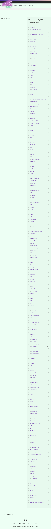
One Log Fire (34, 339)
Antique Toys (32, 41)
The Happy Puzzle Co (34, 456)
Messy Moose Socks (34, 296)
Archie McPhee (33, 46)
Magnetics (32, 279)
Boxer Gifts (33, 288)
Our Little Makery (33, 329)
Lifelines (32, 272)
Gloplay (31, 214)
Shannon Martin (33, 420)
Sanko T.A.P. (32, 399)
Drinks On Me (32, 128)
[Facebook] (24, 520)
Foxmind (33, 183)
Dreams (31, 125)
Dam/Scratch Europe (34, 123)
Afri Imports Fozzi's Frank (35, 29)
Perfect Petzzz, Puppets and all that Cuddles (39, 344)
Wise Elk (33, 58)
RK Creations (34, 224)
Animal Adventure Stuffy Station (36, 34)
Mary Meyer (32, 281)
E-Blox (31, 130)
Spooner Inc (32, 432)
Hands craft (32, 228)
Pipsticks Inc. (32, 358)
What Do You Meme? (35, 202)
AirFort (32, 154)
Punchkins (32, 370)
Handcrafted (32, 221)
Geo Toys (33, 377)
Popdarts (32, 363)
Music (31, 303)
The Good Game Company (35, 454)
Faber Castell (34, 53)
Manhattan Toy (34, 248)
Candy (31, 96)
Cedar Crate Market (34, 106)
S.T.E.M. (31, 394)
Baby (31, 63)
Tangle (32, 476)
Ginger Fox (33, 185)
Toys (31, 464)
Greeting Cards (33, 219)
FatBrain (32, 142)
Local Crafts (32, 274)
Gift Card (31, 209)
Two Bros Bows (33, 485)
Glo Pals (33, 161)
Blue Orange (34, 156)
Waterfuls (33, 480)
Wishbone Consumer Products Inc (37, 502)
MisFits (31, 300)
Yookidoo (33, 260)
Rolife (31, 392)
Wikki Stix (32, 497)
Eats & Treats (33, 132)
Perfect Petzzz (34, 348)
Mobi (32, 164)
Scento (31, 401)
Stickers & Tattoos (34, 449)
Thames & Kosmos (35, 447)
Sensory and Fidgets (34, 406)
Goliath (31, 216)
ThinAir (33, 166)
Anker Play (32, 36)
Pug (31, 368)
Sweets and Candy (35, 104)
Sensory (31, 404)
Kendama (33, 188)
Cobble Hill (33, 375)
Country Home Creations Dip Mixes (38, 99)
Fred (31, 147)
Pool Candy (33, 341)
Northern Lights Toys (34, 322)
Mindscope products (35, 468)
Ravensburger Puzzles (34, 387)
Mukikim (33, 471)
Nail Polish (32, 305)
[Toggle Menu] (49, 2)
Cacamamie (33, 176)
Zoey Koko (33, 310)
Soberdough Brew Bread (35, 423)
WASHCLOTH (34, 257)
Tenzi (32, 192)
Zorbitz (31, 504)
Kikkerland (32, 267)
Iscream (31, 262)
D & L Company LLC (34, 120)
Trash (32, 197)
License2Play (34, 346)
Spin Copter (32, 428)
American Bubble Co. (34, 32)
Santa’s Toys (34, 413)
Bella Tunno (32, 70)
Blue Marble (32, 75)
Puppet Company (35, 353)
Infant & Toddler (33, 236)
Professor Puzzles (35, 190)
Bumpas (31, 94)
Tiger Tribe (32, 461)
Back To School (33, 65)
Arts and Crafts (33, 60)
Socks (31, 425)
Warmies (32, 490)
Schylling (33, 56)
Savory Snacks (34, 101)
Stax (32, 92)
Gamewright (32, 207)
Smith (32, 226)
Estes (31, 137)
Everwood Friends (33, 140)
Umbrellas (32, 488)
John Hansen (34, 380)
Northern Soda (33, 324)
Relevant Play (34, 89)
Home (14, 523)
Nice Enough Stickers (34, 315)
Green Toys (33, 240)
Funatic (31, 168)
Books (31, 77)
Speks (32, 416)
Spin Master (32, 430)
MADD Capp (32, 276)
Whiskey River (34, 291)
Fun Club (32, 149)
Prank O (31, 365)
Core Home (32, 118)
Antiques (33, 44)
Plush (31, 360)
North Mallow (33, 320)
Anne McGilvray (33, 39)
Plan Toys (33, 250)
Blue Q (32, 286)
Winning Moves (34, 204)
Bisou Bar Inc (32, 72)
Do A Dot (33, 51)
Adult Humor (32, 27)
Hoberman (33, 466)
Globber (33, 334)
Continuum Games (35, 178)
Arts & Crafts (32, 48)
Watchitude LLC (33, 495)
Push (32, 252)
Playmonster (34, 84)
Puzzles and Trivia (34, 372)
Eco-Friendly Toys (33, 135)
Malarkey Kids (34, 245)
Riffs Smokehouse (33, 389)
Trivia (31, 483)
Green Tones (34, 238)
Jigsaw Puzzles (33, 264)
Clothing (32, 111)
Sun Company (33, 452)
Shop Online (22, 523)
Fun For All (32, 152)
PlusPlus (33, 87)
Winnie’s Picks (33, 500)
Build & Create (33, 80)
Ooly (31, 327)
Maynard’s (32, 293)
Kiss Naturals (34, 444)
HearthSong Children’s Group (36, 231)
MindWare (32, 298)
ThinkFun (33, 195)
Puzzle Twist (34, 384)
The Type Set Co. (33, 459)
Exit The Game (34, 180)
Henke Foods (32, 233)
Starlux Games (33, 435)
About (29, 523)
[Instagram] (27, 520)
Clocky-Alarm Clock (35, 159)
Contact (36, 523)
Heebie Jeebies (34, 336)
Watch (31, 492)
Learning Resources (34, 269)
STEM (31, 437)
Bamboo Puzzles (33, 68)
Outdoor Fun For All (34, 332)
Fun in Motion (34, 411)
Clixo (31, 108)
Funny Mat (32, 171)
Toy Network (34, 478)
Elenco (32, 442)
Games (31, 173)
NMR (31, 317)
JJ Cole (32, 243)
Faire (32, 82)
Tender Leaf (33, 255)
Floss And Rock (33, 144)
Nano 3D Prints (33, 312)
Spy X (32, 473)
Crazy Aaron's (34, 408)
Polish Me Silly (34, 308)
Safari (31, 396)
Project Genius (34, 382)
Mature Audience (33, 284)
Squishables (33, 356)
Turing (32, 200)
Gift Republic (32, 212)
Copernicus (33, 440)
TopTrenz (33, 418)
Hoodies (33, 113)
